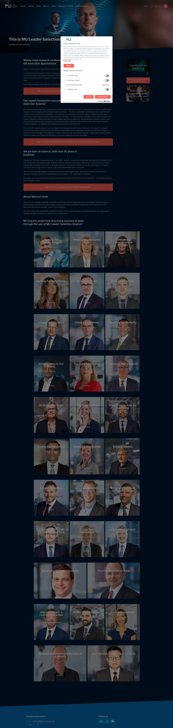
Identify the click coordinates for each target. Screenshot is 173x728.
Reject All (88, 96)
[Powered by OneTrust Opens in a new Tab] (105, 102)
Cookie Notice (67, 60)
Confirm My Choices (103, 96)
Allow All (68, 65)
